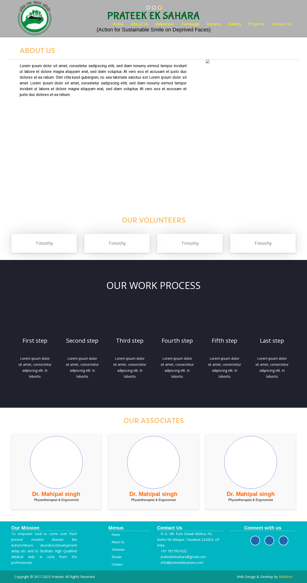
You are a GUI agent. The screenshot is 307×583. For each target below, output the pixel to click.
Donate (214, 24)
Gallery (234, 24)
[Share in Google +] (283, 540)
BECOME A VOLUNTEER (153, 173)
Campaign (191, 24)
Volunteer (164, 24)
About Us (139, 24)
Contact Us (282, 24)
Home (118, 24)
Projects (256, 24)
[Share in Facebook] (255, 540)
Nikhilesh (286, 576)
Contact (117, 564)
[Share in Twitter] (269, 540)
